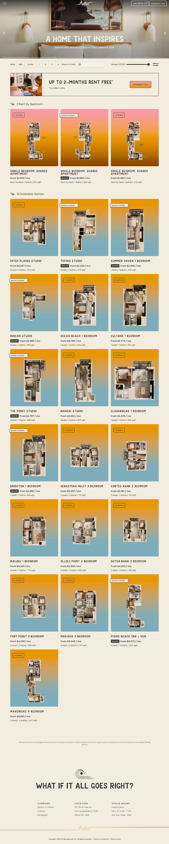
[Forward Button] (165, 33)
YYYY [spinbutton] (91, 64)
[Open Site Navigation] (4, 3)
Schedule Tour (158, 3)
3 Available (119, 355)
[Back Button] (4, 33)
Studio (31, 64)
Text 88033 (138, 3)
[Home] (84, 3)
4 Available (18, 115)
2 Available (18, 205)
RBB (20, 64)
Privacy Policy (116, 839)
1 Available (119, 115)
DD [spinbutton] (87, 64)
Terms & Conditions (101, 839)
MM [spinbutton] (83, 64)
